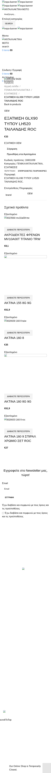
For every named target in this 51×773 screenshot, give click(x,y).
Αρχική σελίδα (11, 86)
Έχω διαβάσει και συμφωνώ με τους (25, 507)
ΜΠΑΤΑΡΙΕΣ (8, 612)
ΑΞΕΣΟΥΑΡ (8, 586)
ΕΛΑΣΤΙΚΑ (7, 591)
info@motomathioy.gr (13, 697)
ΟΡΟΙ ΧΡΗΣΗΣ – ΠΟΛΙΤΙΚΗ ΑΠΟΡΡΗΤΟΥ (23, 658)
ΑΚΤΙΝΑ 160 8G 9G (17, 401)
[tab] (9, 171)
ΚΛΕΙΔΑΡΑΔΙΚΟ (10, 639)
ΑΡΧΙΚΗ (6, 653)
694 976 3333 (9, 693)
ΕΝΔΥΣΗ (6, 623)
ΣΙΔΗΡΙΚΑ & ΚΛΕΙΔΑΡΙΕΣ (15, 644)
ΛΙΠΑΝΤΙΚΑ (8, 607)
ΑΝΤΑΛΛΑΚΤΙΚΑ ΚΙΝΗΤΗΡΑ (17, 581)
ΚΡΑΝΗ (6, 602)
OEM (6, 111)
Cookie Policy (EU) (11, 674)
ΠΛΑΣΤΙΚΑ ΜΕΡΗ (11, 618)
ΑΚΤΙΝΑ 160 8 (14, 338)
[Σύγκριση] (7, 223)
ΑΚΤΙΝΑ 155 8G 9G (17, 303)
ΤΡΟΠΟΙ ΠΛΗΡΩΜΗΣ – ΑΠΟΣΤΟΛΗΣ (21, 664)
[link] (25, 712)
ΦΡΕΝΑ (6, 634)
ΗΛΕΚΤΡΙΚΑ (8, 597)
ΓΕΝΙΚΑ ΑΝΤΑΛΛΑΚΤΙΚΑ (17, 90)
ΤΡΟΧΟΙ (6, 628)
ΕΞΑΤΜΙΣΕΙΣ (11, 93)
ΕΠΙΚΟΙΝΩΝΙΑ (9, 669)
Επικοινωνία (25, 558)
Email (5, 483)
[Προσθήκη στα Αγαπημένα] (23, 223)
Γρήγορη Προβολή (15, 223)
